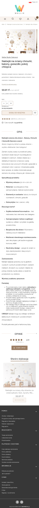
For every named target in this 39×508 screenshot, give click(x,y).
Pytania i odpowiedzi (8, 424)
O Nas (3, 490)
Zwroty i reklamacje (8, 416)
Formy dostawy (6, 454)
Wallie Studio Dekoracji (10, 57)
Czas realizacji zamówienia (10, 449)
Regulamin (5, 426)
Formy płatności (6, 452)
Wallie (2, 24)
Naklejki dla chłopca (31, 24)
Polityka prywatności (8, 471)
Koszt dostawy (6, 457)
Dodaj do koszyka (17, 113)
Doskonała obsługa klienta (9, 487)
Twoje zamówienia (7, 435)
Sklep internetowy (19, 506)
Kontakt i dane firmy (8, 482)
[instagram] (22, 502)
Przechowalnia (6, 440)
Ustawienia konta (7, 438)
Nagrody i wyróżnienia (8, 493)
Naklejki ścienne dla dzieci (15, 24)
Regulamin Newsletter (8, 421)
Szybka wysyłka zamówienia (10, 462)
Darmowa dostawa (7, 459)
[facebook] (17, 502)
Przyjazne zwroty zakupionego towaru (13, 418)
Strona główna (6, 485)
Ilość (3, 99)
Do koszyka (19, 400)
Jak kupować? (6, 473)
